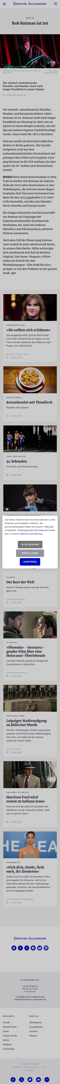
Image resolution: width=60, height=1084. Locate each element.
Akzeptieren (30, 561)
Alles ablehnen (30, 544)
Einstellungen (30, 553)
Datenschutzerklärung (30, 533)
